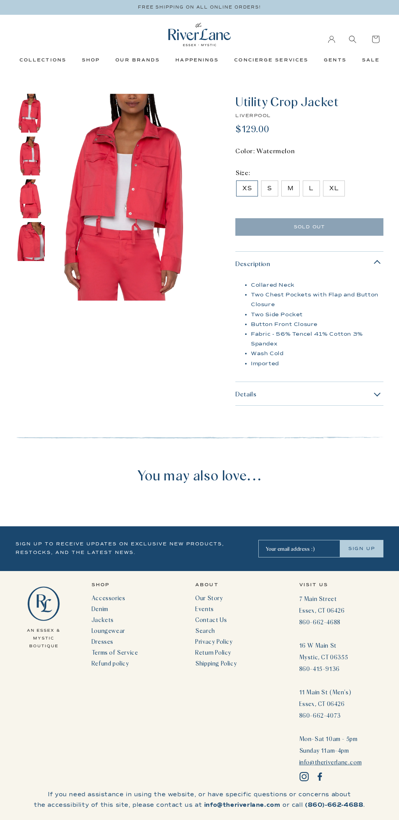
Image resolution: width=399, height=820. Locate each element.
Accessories (108, 598)
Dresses (102, 641)
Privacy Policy (214, 641)
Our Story (209, 598)
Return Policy (213, 652)
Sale (371, 60)
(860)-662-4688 (334, 804)
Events (204, 609)
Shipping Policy (216, 663)
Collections (42, 60)
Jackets (103, 620)
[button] (352, 39)
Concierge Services (271, 60)
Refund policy (110, 663)
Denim (100, 609)
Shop (91, 60)
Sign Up (361, 548)
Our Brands (137, 60)
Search (205, 630)
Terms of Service (115, 652)
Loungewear (108, 630)
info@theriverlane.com (330, 762)
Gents (335, 60)
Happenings (197, 60)
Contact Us (211, 620)
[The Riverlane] (199, 34)
